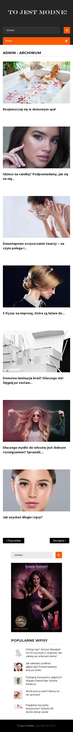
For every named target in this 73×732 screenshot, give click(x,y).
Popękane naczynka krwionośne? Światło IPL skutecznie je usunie (40, 708)
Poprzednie (14, 541)
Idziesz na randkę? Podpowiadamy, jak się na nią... (35, 177)
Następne (59, 541)
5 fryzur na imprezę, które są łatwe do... (34, 313)
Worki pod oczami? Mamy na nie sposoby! (42, 693)
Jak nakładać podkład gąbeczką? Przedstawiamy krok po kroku (41, 667)
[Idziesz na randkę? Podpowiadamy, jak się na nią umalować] (36, 147)
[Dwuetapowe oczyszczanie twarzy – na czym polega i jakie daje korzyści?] (36, 217)
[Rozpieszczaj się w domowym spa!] (36, 82)
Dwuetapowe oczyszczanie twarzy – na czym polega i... (33, 246)
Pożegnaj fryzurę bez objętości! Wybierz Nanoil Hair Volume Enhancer (44, 680)
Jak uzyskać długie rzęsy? (23, 517)
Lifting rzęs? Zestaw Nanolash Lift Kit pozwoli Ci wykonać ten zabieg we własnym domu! (44, 653)
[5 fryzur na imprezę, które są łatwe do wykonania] (36, 286)
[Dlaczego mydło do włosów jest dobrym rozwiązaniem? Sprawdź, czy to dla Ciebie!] (36, 421)
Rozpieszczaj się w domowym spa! (29, 109)
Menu (8, 41)
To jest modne (25, 726)
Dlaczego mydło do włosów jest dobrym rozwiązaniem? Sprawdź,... (34, 450)
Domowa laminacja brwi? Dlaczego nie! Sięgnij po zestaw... (33, 381)
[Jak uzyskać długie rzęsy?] (36, 490)
